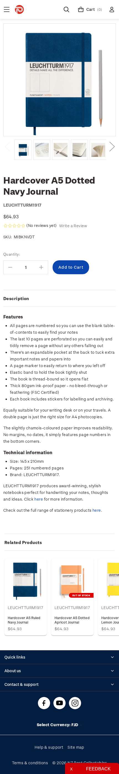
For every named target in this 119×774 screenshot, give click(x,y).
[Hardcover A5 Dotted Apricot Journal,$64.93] (72, 579)
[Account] (112, 9)
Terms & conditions (30, 762)
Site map (76, 747)
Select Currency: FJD (58, 724)
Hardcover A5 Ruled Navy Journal (24, 620)
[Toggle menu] (6, 9)
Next (111, 146)
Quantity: (11, 254)
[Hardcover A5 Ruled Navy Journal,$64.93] (25, 579)
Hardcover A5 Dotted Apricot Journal (72, 620)
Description (16, 298)
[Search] (66, 9)
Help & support (49, 747)
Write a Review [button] (73, 225)
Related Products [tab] (23, 542)
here (38, 499)
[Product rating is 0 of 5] (14, 226)
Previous (7, 146)
